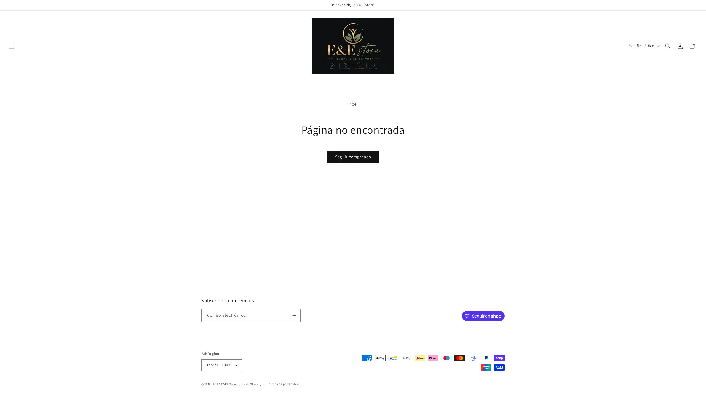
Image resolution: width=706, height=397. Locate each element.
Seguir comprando (353, 156)
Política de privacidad (283, 384)
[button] (12, 46)
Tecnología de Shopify (245, 384)
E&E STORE (221, 384)
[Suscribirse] (294, 315)
